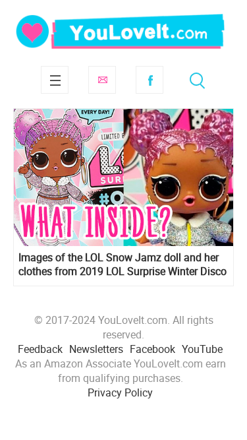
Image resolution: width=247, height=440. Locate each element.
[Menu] (55, 80)
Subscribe (102, 80)
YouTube (202, 349)
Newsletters (96, 349)
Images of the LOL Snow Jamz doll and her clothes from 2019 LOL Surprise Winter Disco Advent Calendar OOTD (122, 264)
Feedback (40, 349)
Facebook (149, 80)
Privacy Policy (120, 392)
